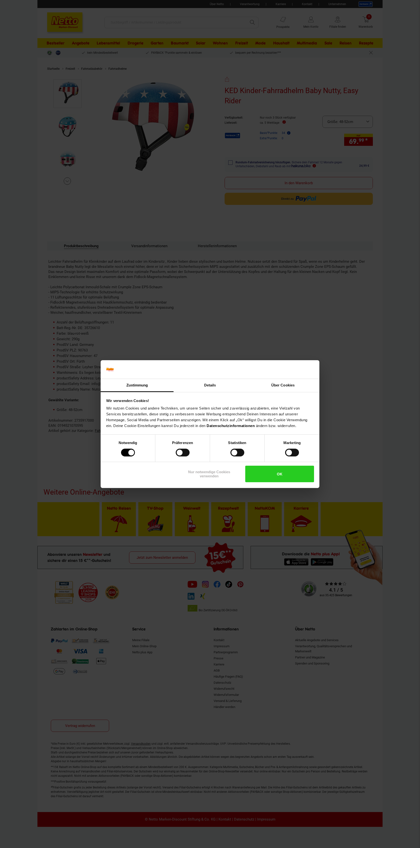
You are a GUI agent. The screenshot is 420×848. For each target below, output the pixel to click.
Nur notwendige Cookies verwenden (209, 474)
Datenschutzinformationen (231, 426)
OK (279, 474)
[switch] (183, 452)
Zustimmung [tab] (137, 385)
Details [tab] (210, 385)
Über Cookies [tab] (283, 385)
